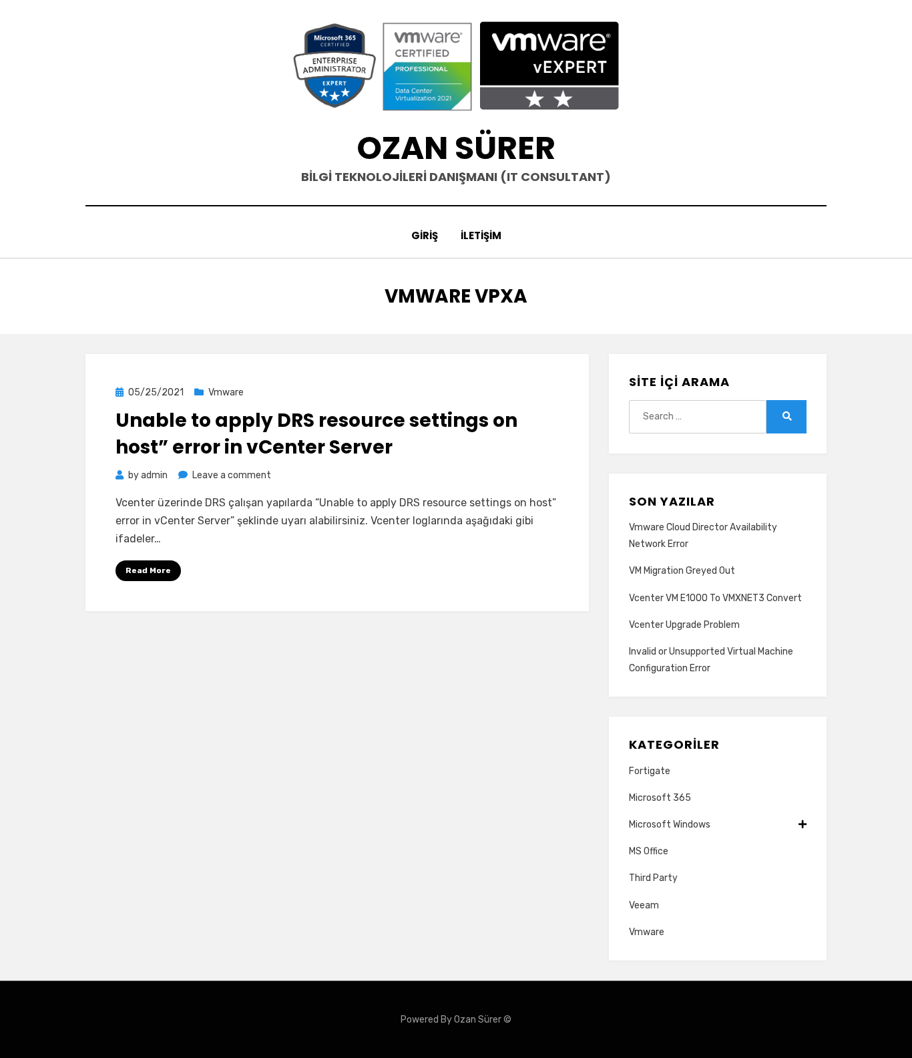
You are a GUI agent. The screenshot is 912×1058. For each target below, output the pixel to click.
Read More (148, 570)
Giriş (424, 235)
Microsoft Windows (669, 824)
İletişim (481, 235)
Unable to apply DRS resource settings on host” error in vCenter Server (316, 433)
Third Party (653, 878)
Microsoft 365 (660, 798)
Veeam (644, 905)
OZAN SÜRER (456, 148)
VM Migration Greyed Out (682, 570)
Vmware (226, 392)
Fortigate (649, 771)
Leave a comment (231, 475)
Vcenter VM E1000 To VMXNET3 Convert (715, 598)
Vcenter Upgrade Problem (684, 625)
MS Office (648, 851)
